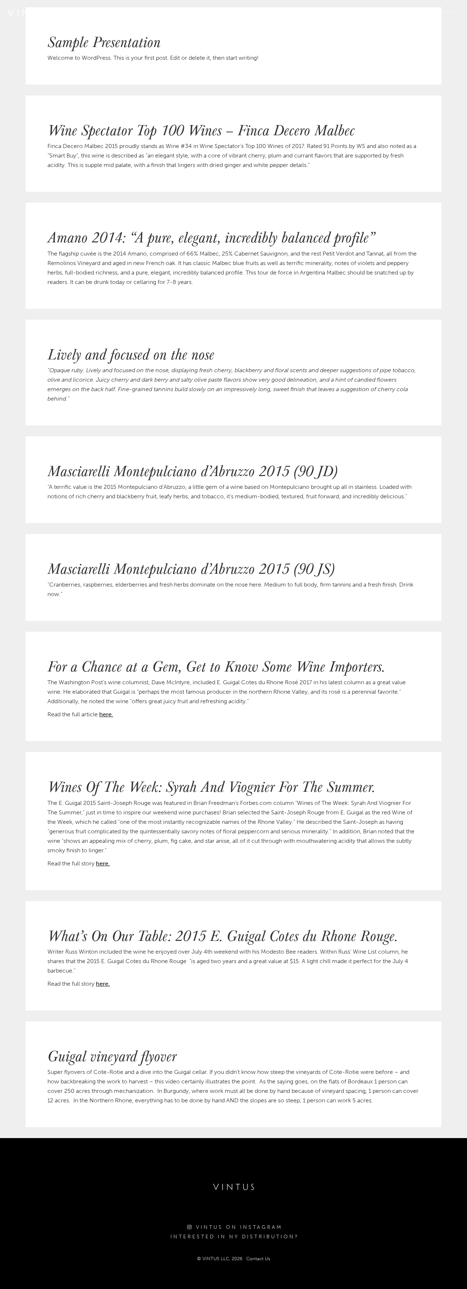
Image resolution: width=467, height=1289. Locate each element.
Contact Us (258, 1258)
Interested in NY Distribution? (234, 1236)
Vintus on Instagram (237, 1227)
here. (106, 714)
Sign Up (446, 12)
